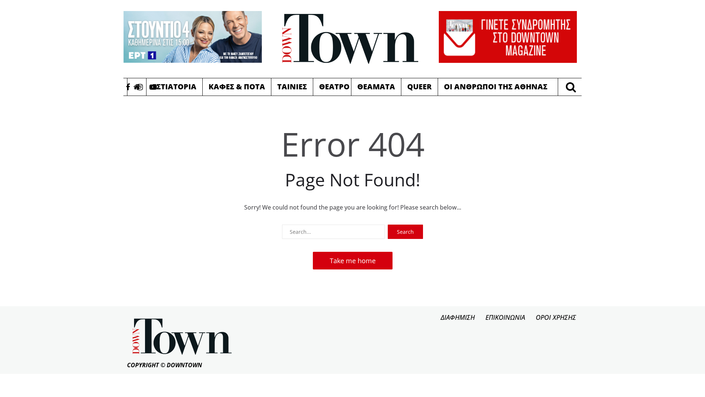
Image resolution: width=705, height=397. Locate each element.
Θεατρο (334, 87)
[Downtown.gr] (350, 39)
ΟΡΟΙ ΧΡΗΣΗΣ (556, 317)
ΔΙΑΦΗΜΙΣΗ (458, 317)
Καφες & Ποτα (237, 87)
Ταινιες (292, 87)
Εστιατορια (174, 87)
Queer (419, 87)
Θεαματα (376, 87)
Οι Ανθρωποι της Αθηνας (495, 87)
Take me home (353, 260)
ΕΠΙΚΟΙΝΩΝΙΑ (505, 317)
